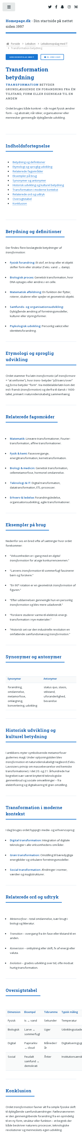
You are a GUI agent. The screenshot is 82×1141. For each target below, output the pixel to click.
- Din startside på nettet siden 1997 (39, 24)
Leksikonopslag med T (54, 44)
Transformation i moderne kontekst (35, 190)
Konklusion (20, 203)
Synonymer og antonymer (29, 180)
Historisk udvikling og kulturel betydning (38, 185)
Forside (15, 44)
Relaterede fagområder (28, 171)
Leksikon (30, 44)
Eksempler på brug (25, 176)
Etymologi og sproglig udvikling (32, 167)
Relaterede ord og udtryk (29, 194)
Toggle (9, 8)
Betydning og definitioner (29, 162)
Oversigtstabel (22, 199)
